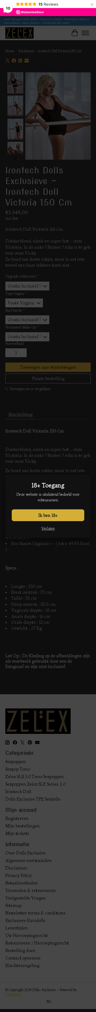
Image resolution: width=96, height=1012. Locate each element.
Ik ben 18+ (48, 515)
